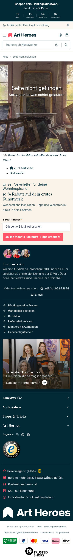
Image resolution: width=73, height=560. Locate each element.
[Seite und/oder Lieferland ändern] (67, 25)
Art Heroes (11, 426)
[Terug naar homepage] (22, 35)
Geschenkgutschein (20, 332)
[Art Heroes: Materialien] (68, 407)
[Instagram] (17, 435)
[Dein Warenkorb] (67, 35)
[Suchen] (66, 44)
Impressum (62, 532)
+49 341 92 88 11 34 (56, 288)
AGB (39, 526)
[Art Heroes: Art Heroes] (68, 425)
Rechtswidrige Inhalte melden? (21, 532)
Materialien (12, 407)
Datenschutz (47, 532)
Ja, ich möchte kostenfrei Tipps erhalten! (32, 236)
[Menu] (4, 35)
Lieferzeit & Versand (20, 321)
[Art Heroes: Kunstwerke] (68, 398)
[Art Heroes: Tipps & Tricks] (68, 416)
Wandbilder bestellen (21, 311)
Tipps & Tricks (14, 416)
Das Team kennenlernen (23, 383)
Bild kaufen (17, 173)
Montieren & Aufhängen (23, 327)
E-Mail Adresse (12, 219)
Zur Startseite (23, 168)
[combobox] (28, 45)
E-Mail (39, 294)
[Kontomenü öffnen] (60, 35)
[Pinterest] (23, 435)
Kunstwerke (12, 398)
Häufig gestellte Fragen (23, 305)
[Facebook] (28, 435)
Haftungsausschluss (55, 526)
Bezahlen (14, 316)
